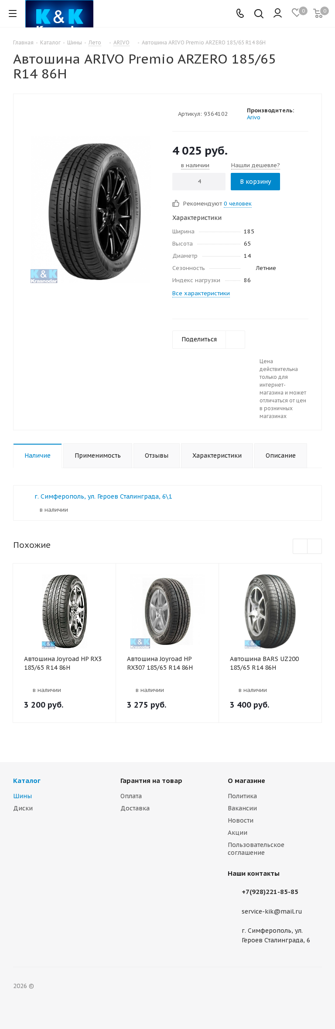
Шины (22, 796)
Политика (242, 796)
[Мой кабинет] (277, 13)
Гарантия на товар (151, 780)
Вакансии (242, 808)
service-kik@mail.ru (272, 911)
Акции (237, 833)
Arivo (253, 117)
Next (315, 546)
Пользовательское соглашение (256, 849)
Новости (240, 820)
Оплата (131, 796)
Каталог (27, 780)
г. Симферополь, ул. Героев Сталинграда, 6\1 (103, 496)
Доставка (135, 808)
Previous (300, 546)
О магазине (246, 780)
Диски (23, 808)
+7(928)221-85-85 (270, 891)
